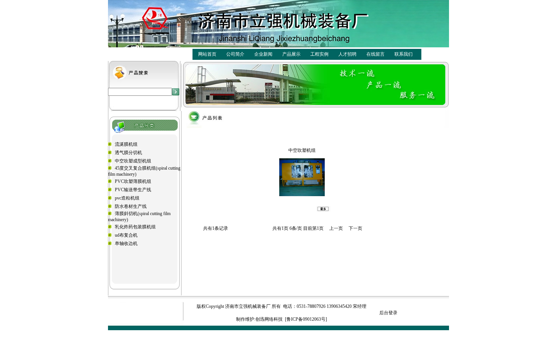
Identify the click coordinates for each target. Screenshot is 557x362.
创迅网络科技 (269, 319)
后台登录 (388, 312)
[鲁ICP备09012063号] (306, 319)
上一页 (336, 228)
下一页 (355, 228)
